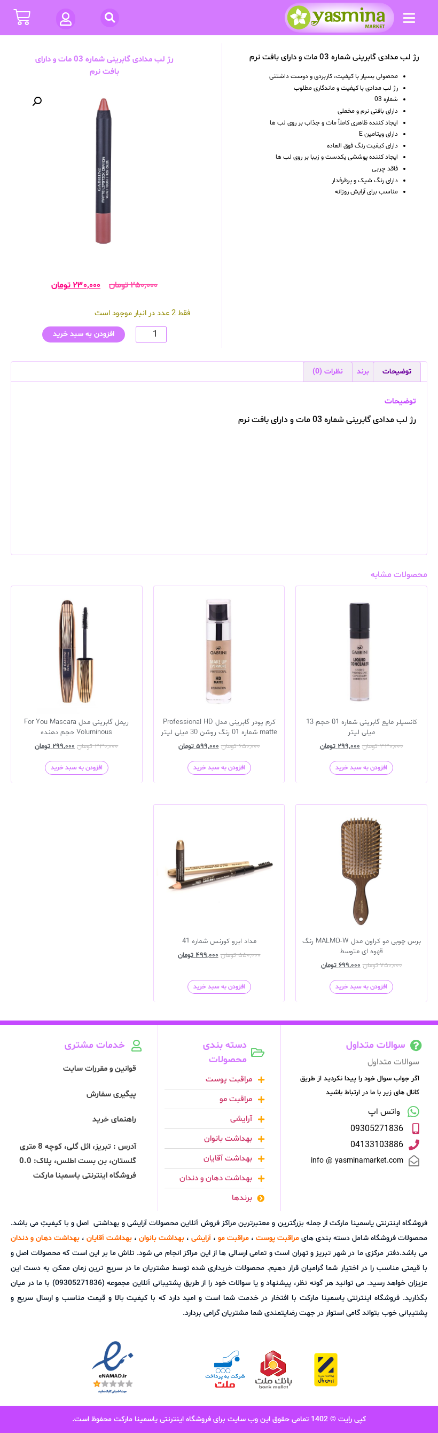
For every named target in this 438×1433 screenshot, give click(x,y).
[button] (409, 18)
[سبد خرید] (22, 17)
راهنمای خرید (114, 1119)
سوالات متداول (393, 1062)
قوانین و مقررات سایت (99, 1068)
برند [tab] (363, 372)
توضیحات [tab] (396, 372)
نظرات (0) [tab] (327, 372)
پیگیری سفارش (111, 1094)
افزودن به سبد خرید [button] (361, 768)
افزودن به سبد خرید (83, 334)
